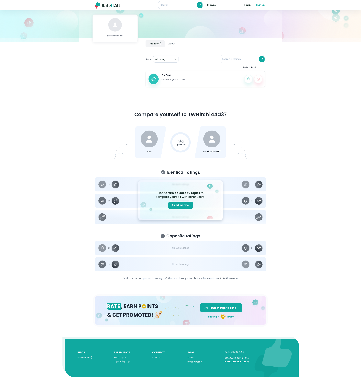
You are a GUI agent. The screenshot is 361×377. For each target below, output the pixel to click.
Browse (211, 5)
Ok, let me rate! (180, 205)
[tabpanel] (205, 69)
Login (247, 5)
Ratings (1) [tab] (155, 43)
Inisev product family (236, 361)
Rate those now (229, 278)
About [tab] (171, 43)
